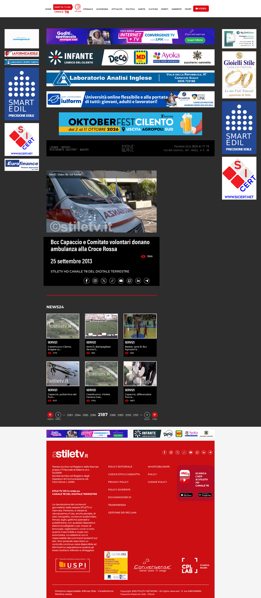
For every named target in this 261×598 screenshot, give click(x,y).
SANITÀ (141, 9)
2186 (93, 415)
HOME (48, 9)
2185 (85, 415)
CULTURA (153, 9)
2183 (70, 415)
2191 (135, 415)
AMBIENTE (177, 9)
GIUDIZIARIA (102, 9)
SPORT (188, 9)
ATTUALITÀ (117, 9)
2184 (78, 415)
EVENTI (164, 9)
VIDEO (202, 8)
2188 (113, 415)
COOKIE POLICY (157, 482)
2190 (128, 415)
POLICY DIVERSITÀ (119, 489)
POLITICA (130, 9)
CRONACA (88, 9)
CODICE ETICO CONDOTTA (124, 474)
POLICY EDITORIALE (120, 466)
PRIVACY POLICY (118, 482)
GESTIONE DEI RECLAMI (122, 512)
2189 (120, 415)
